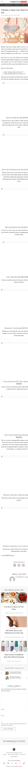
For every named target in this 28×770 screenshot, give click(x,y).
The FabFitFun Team (7, 15)
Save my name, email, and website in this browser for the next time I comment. (13, 724)
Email (2, 715)
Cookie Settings (14, 756)
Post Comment (8, 729)
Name (3, 709)
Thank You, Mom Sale (9, 57)
